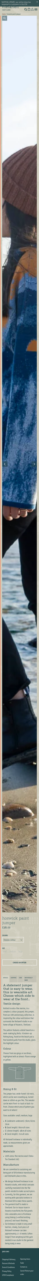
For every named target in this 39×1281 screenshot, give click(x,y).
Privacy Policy (6, 1271)
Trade (22, 1263)
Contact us (23, 1267)
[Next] (34, 464)
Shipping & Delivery (8, 1259)
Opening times (25, 1259)
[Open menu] (35, 9)
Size (3, 948)
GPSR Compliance (8, 1275)
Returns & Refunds (8, 1263)
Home (4, 14)
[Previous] (5, 464)
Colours (5, 935)
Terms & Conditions (8, 1267)
